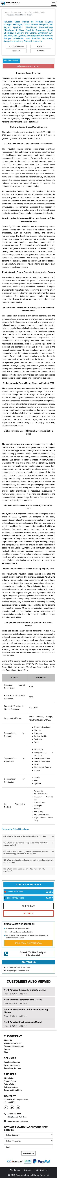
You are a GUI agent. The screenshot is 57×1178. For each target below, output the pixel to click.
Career (7, 1049)
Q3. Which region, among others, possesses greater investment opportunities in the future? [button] (25, 853)
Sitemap (28, 1170)
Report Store (16, 12)
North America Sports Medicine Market (23, 999)
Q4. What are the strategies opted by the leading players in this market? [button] (27, 861)
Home (6, 12)
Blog (6, 1052)
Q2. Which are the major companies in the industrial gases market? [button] (25, 844)
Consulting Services (12, 1068)
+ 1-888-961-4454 (14, 967)
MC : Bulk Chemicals (16, 47)
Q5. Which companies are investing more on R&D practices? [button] (24, 870)
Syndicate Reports (12, 1062)
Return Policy (9, 1084)
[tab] (28, 837)
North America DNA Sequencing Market (23, 1022)
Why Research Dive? (12, 1043)
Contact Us (41, 1170)
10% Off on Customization (28, 943)
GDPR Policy (9, 1078)
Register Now (28, 1153)
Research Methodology (14, 1046)
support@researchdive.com (18, 971)
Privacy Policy (10, 1081)
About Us (8, 1040)
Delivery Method (11, 1087)
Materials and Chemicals (35, 12)
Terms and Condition (13, 1090)
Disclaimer (15, 1170)
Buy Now (28, 913)
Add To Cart (29, 906)
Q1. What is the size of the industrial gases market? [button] (25, 836)
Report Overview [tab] (11, 60)
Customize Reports (12, 1065)
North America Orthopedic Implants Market (25, 990)
